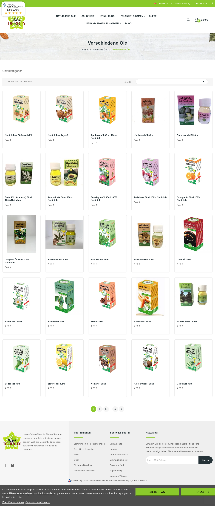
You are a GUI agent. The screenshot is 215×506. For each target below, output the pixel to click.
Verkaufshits (116, 443)
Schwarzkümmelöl (119, 460)
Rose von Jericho (118, 465)
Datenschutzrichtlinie (84, 470)
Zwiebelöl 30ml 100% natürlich (150, 197)
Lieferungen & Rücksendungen (89, 443)
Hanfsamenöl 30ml (58, 259)
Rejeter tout (157, 492)
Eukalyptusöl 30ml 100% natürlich (104, 198)
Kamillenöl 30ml (13, 321)
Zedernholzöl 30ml (187, 321)
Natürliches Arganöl (58, 135)
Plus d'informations (13, 501)
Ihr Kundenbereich (119, 454)
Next (121, 409)
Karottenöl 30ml (142, 321)
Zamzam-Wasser (118, 476)
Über (76, 460)
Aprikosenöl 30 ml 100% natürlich (103, 136)
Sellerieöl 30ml (12, 383)
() (182, 3)
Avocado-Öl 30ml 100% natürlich (60, 198)
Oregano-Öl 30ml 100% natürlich (17, 261)
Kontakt (113, 449)
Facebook (5, 465)
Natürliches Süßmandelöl (18, 135)
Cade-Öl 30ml (184, 259)
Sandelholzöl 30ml (144, 259)
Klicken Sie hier (139, 481)
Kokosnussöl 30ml (144, 383)
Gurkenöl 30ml (184, 383)
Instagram (12, 465)
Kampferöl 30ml (56, 321)
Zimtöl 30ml (97, 321)
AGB (76, 454)
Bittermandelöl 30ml (187, 135)
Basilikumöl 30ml (100, 259)
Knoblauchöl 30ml (143, 135)
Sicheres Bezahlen (83, 465)
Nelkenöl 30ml (98, 383)
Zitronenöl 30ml (56, 383)
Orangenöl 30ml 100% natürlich (188, 198)
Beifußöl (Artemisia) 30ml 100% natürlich (18, 198)
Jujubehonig (116, 470)
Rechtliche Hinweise (84, 449)
